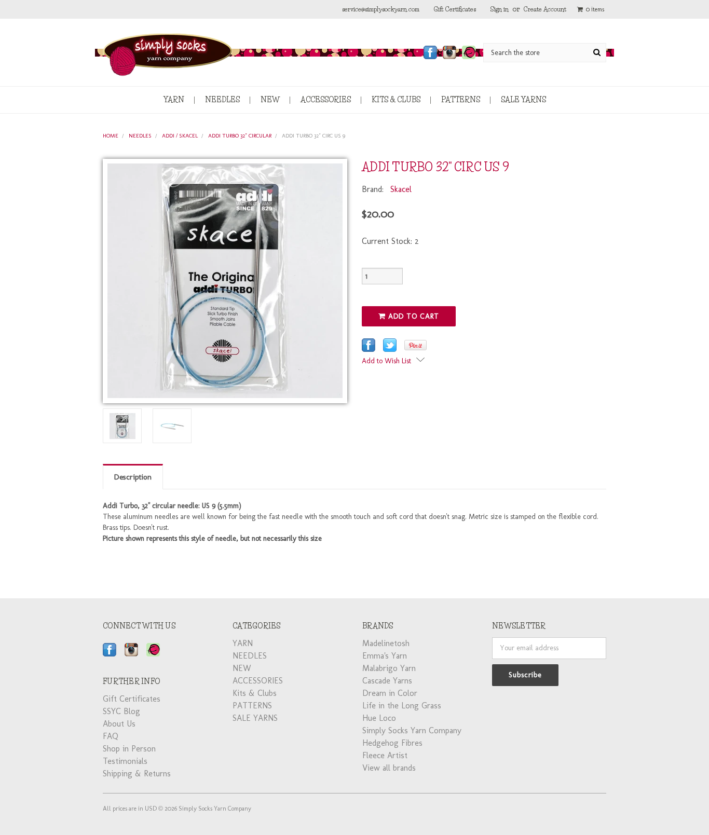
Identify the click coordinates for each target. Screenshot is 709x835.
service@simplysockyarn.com (380, 9)
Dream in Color (389, 693)
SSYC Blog (121, 711)
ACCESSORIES (326, 99)
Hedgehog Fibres (392, 743)
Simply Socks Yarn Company (411, 730)
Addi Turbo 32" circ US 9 (313, 135)
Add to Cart (412, 316)
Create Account (545, 9)
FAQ (110, 736)
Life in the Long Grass (401, 705)
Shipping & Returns (137, 773)
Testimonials (125, 761)
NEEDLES (222, 99)
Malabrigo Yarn (389, 668)
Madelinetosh (386, 643)
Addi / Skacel (180, 135)
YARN (173, 99)
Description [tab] (133, 477)
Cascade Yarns (387, 681)
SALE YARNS (523, 99)
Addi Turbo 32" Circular (239, 135)
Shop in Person (129, 749)
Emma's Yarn (384, 656)
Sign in (499, 9)
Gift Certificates (455, 9)
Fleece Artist (384, 755)
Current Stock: (390, 241)
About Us (119, 724)
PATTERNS (460, 99)
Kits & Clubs (396, 99)
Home (110, 135)
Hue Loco (379, 718)
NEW (270, 99)
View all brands (389, 768)
